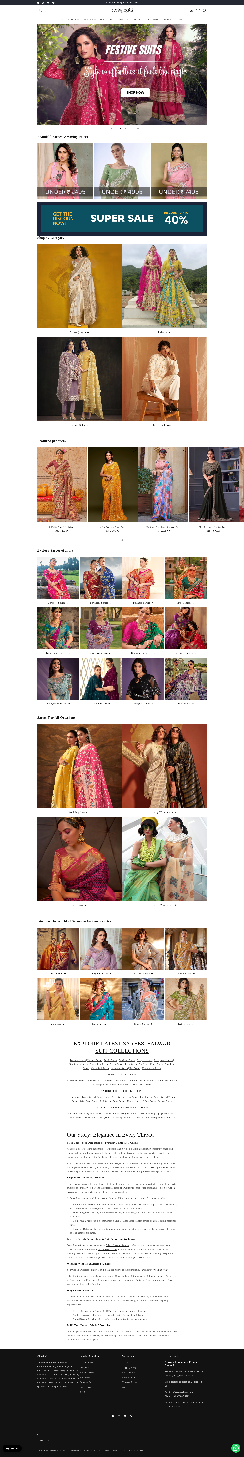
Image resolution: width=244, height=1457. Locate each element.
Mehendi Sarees (90, 1117)
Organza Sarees (141, 973)
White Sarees (149, 1101)
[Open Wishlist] (198, 10)
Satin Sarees (99, 1023)
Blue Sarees (74, 1097)
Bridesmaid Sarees (167, 1117)
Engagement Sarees (164, 1113)
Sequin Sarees (99, 703)
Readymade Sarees (56, 703)
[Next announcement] (155, 2)
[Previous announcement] (89, 2)
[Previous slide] (105, 128)
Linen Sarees (56, 1023)
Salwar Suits (78, 425)
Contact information (135, 1450)
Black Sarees (88, 1097)
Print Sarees (184, 703)
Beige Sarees (119, 1101)
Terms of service (104, 1450)
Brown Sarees (103, 1097)
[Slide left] (116, 540)
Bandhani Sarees (99, 602)
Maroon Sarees (134, 1101)
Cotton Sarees (184, 973)
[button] (40, 10)
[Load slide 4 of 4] (125, 128)
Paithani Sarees (141, 602)
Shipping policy (119, 1450)
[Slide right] (128, 540)
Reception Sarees (124, 1117)
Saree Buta (48, 1450)
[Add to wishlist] (83, 451)
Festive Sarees (78, 904)
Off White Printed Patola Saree (62, 527)
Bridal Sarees (147, 1113)
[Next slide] (132, 128)
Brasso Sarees (141, 1023)
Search (125, 1362)
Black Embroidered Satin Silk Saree (214, 527)
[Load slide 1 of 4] (112, 128)
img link (65, 145)
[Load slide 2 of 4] (116, 128)
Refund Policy (128, 1372)
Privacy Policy (128, 1377)
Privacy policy (89, 1450)
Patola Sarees (184, 602)
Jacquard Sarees (184, 653)
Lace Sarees (157, 1064)
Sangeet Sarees (107, 1117)
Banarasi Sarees (56, 602)
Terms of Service (129, 1382)
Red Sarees (105, 1101)
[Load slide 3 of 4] (120, 128)
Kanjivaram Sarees (56, 653)
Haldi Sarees (74, 1117)
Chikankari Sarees (100, 1068)
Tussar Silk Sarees (142, 1085)
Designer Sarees (142, 703)
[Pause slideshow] (139, 128)
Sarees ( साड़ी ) (78, 332)
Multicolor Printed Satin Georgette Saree (163, 527)
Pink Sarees (146, 1097)
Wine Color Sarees (89, 1101)
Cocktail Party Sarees (145, 1117)
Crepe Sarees (124, 1085)
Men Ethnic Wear (163, 425)
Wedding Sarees (78, 812)
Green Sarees (132, 1097)
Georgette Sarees (99, 973)
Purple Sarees (160, 1097)
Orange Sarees (165, 1101)
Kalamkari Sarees (119, 1068)
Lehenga (162, 332)
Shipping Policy (129, 1367)
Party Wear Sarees (163, 812)
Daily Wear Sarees (163, 904)
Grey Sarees (118, 1097)
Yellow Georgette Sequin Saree (113, 527)
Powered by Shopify (59, 1450)
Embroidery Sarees (141, 653)
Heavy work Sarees (99, 653)
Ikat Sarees (134, 1068)
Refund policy (75, 1450)
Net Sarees (184, 1023)
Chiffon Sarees (135, 1080)
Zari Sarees (144, 1064)
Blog (124, 1387)
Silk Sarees (56, 973)
